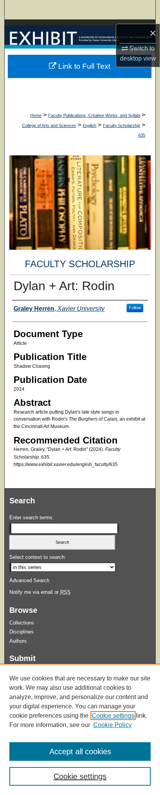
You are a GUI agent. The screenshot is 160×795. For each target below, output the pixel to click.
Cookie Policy (112, 725)
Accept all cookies (80, 751)
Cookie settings (113, 715)
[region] (80, 729)
